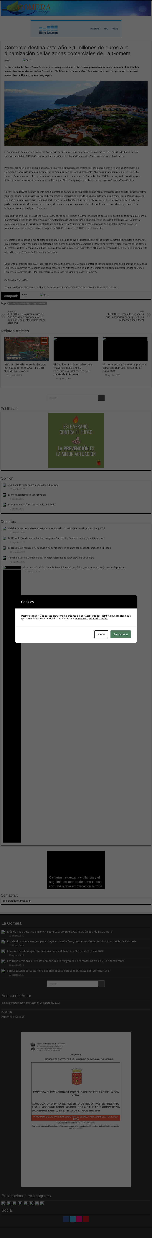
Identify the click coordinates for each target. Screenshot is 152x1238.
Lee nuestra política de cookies (91, 618)
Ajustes (101, 634)
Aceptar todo (121, 634)
